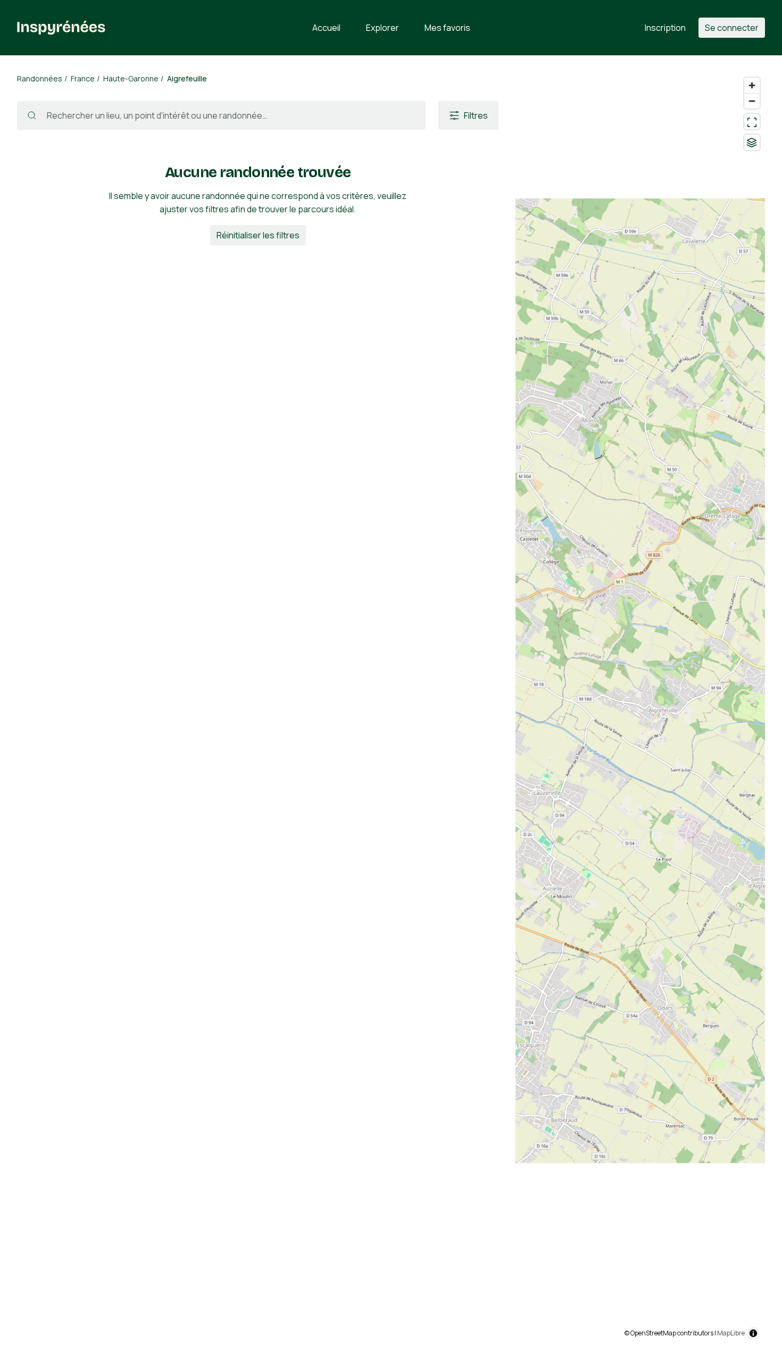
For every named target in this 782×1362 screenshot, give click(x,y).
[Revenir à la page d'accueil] (61, 27)
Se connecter (732, 28)
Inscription (665, 28)
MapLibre (731, 1333)
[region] (640, 708)
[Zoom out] (752, 101)
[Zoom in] (752, 85)
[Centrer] (752, 121)
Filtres (476, 115)
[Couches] (752, 142)
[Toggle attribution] (753, 1333)
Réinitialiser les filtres (258, 235)
